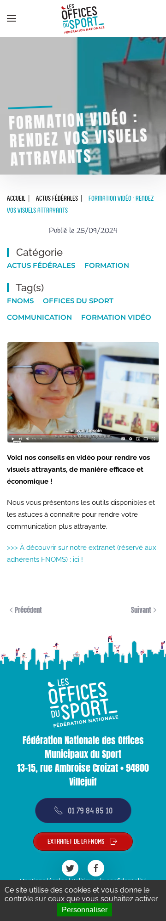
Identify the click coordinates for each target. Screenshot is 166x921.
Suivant (142, 610)
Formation (106, 265)
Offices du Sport (78, 300)
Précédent (27, 610)
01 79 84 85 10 (90, 810)
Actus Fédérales (41, 265)
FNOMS (20, 300)
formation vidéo (116, 317)
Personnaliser (84, 910)
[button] (11, 18)
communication (39, 317)
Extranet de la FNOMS (76, 841)
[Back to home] (83, 18)
